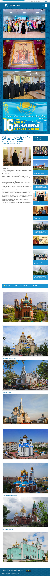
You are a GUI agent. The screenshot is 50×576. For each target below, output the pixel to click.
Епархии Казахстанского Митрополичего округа (22, 285)
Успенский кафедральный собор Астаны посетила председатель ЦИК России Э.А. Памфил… (40, 187)
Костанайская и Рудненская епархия (9, 358)
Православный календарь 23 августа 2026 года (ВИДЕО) (40, 247)
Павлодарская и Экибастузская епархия (10, 323)
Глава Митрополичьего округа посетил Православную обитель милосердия (39, 262)
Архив (46, 1)
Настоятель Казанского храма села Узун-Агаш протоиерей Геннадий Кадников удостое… (40, 203)
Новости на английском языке (15, 143)
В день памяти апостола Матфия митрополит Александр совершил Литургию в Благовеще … (40, 277)
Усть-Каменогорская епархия (8, 529)
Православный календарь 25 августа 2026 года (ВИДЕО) (40, 157)
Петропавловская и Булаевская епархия (10, 495)
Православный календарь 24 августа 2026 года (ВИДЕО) (40, 218)
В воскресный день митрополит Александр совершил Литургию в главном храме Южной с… (40, 232)
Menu (43, 5)
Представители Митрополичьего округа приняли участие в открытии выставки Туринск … (40, 172)
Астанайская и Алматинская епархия (9, 461)
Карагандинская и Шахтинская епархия (10, 426)
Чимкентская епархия (7, 392)
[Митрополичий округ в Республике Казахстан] (11, 5)
